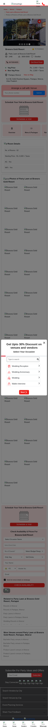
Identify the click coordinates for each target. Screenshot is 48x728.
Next (23, 392)
